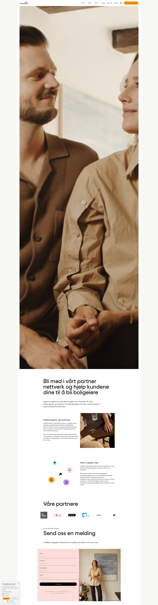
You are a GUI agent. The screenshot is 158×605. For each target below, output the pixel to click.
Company (42, 560)
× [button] (18, 582)
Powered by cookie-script (10, 602)
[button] (83, 3)
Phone (41, 575)
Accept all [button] (6, 598)
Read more (4, 589)
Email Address (43, 568)
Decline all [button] (14, 598)
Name (41, 553)
